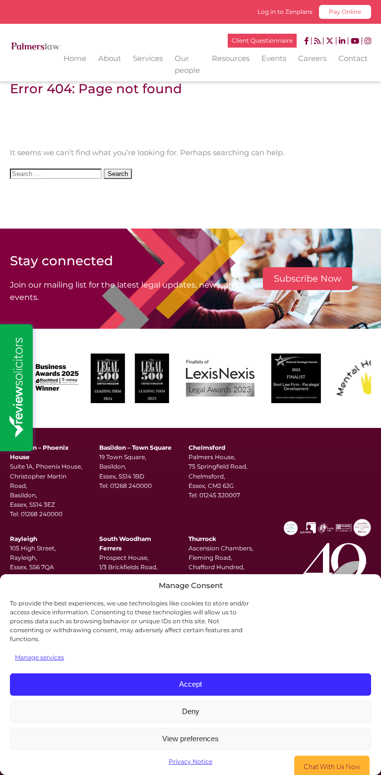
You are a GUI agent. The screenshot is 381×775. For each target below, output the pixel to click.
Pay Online (345, 11)
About (109, 58)
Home (75, 58)
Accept (190, 684)
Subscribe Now (307, 278)
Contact (353, 58)
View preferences (190, 738)
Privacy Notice (190, 761)
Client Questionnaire (262, 40)
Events (273, 58)
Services (148, 58)
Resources (231, 58)
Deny (190, 711)
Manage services (39, 657)
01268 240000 (42, 514)
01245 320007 (219, 495)
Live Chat (332, 765)
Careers (312, 58)
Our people (187, 64)
